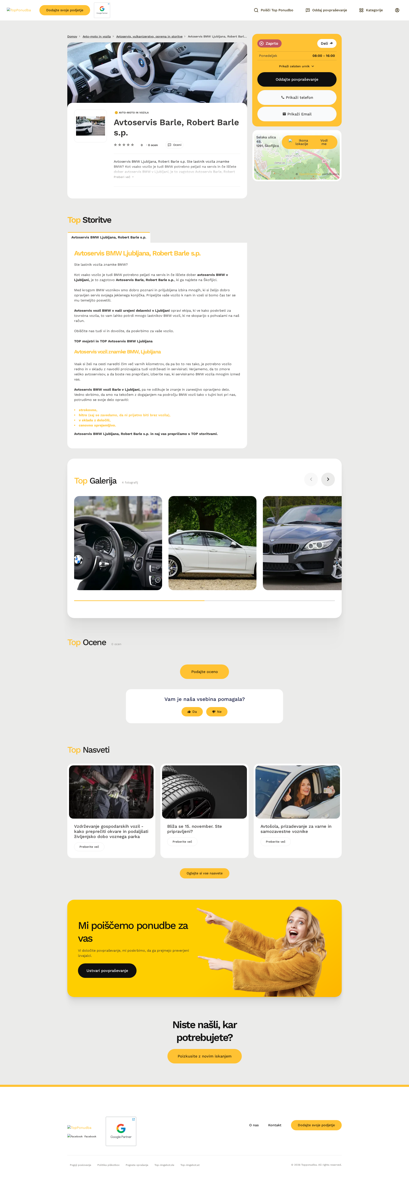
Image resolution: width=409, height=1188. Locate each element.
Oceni (177, 144)
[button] (139, 600)
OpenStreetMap (310, 174)
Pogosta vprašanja (137, 1165)
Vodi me (324, 142)
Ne (219, 712)
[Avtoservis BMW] (118, 543)
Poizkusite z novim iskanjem (205, 1056)
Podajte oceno (204, 671)
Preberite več (89, 846)
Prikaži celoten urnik (295, 66)
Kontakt (274, 1125)
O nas (254, 1125)
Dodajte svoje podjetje (64, 10)
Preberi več (122, 177)
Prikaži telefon (299, 97)
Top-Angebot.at (190, 1165)
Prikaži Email (299, 114)
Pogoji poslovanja (80, 1165)
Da (194, 712)
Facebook (90, 1136)
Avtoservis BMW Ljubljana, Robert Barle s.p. (108, 237)
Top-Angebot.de (164, 1165)
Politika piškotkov (108, 1165)
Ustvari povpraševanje (107, 970)
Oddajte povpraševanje (297, 79)
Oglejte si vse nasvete (205, 873)
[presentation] (311, 479)
